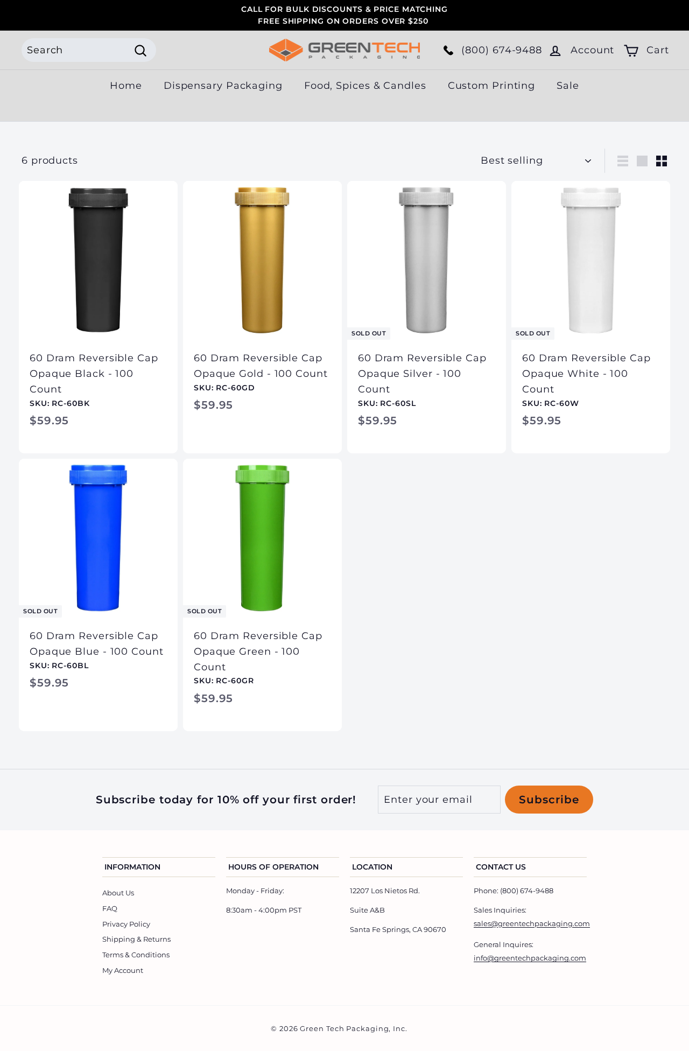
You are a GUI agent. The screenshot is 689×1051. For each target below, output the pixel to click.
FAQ (109, 908)
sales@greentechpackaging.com (532, 923)
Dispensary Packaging (223, 86)
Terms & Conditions (136, 954)
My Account (122, 970)
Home (126, 86)
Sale (568, 86)
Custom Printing (492, 86)
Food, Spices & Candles (365, 86)
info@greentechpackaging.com (530, 958)
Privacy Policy (126, 924)
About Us (118, 892)
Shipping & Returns (136, 939)
